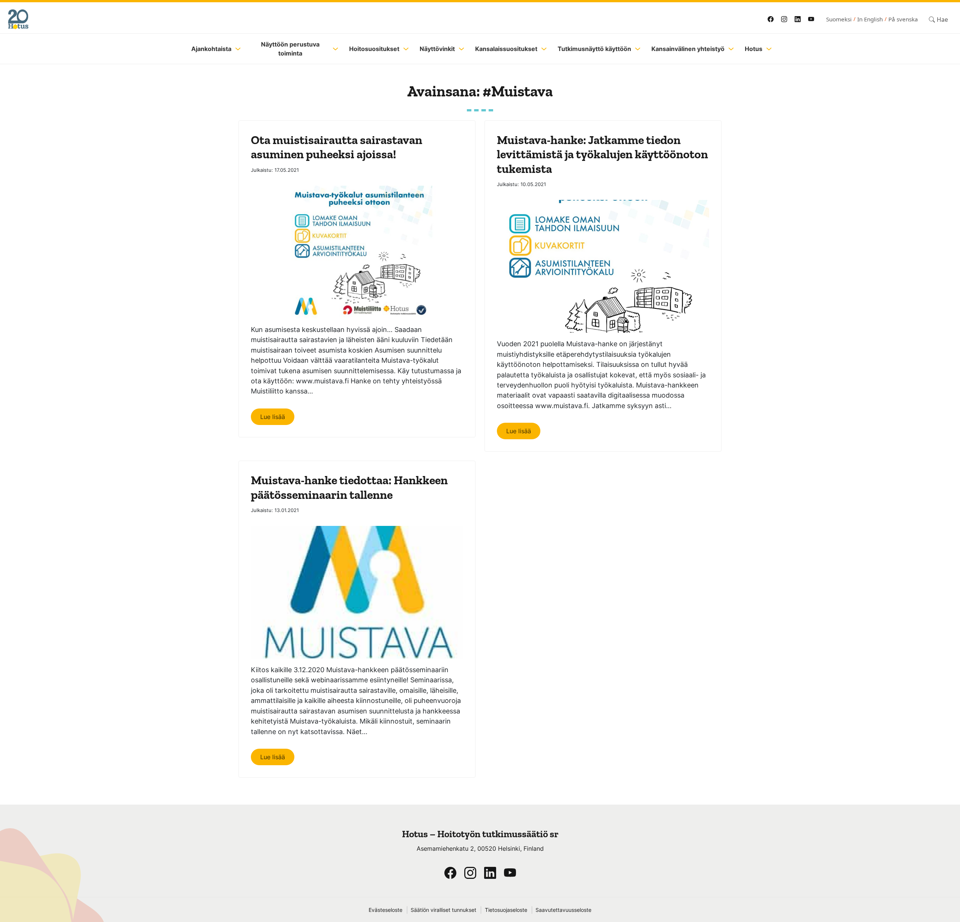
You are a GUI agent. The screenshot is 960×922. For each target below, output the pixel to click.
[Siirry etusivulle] (233, 19)
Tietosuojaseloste (506, 910)
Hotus (753, 49)
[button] (938, 19)
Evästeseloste (385, 910)
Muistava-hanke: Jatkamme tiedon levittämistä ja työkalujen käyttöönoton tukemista (602, 154)
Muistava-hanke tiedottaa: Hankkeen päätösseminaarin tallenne (349, 487)
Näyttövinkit (437, 49)
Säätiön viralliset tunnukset (443, 910)
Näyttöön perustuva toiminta (290, 49)
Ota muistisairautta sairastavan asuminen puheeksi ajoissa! (336, 147)
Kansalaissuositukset (506, 49)
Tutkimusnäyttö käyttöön (594, 49)
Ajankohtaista (211, 49)
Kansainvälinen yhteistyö (687, 49)
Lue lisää (272, 416)
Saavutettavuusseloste (563, 910)
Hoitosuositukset (374, 49)
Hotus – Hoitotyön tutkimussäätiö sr (480, 834)
